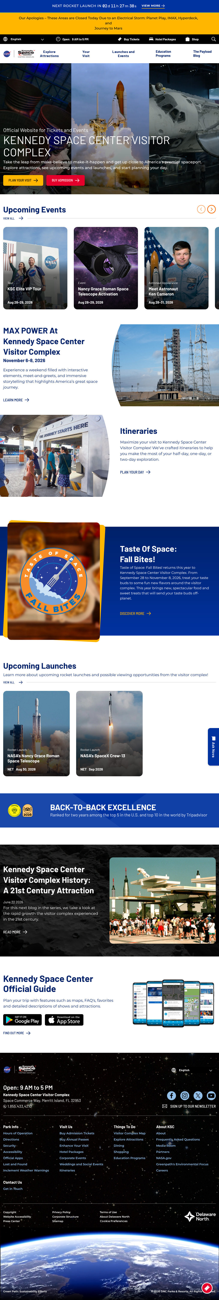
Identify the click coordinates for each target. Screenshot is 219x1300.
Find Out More (13, 1033)
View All (9, 218)
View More (151, 5)
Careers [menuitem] (162, 1170)
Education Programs (163, 54)
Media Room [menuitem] (166, 1146)
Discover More (132, 613)
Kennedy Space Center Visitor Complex (36, 1094)
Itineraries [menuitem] (67, 1170)
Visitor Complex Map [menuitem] (130, 1133)
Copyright (9, 1212)
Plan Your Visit (20, 180)
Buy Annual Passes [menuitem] (74, 1139)
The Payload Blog (202, 54)
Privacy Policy (61, 1212)
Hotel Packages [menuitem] (71, 1152)
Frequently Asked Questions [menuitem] (178, 1139)
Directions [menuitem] (11, 1139)
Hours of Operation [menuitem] (18, 1133)
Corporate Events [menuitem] (72, 1158)
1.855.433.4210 (19, 1106)
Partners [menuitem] (162, 1152)
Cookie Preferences (113, 1221)
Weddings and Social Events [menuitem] (81, 1164)
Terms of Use (108, 1212)
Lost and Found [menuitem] (15, 1164)
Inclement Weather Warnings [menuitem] (26, 1170)
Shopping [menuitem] (121, 1152)
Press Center (11, 1221)
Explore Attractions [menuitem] (128, 1139)
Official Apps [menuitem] (13, 1158)
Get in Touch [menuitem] (13, 1189)
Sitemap (57, 1221)
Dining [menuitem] (119, 1146)
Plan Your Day (132, 472)
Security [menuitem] (9, 1146)
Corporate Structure (65, 1216)
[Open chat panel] (213, 747)
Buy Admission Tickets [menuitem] (76, 1133)
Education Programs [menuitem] (129, 1158)
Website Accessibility (17, 1216)
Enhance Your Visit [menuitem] (73, 1146)
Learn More (13, 400)
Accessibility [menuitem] (12, 1152)
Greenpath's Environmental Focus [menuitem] (182, 1164)
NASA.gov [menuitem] (163, 1158)
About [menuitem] (161, 1133)
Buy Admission (62, 180)
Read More (12, 932)
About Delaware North (115, 1216)
